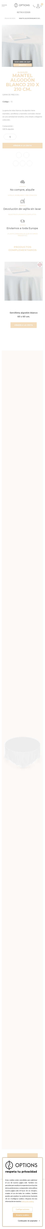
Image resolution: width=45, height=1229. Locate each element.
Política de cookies (27, 1201)
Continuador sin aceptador (29, 1221)
